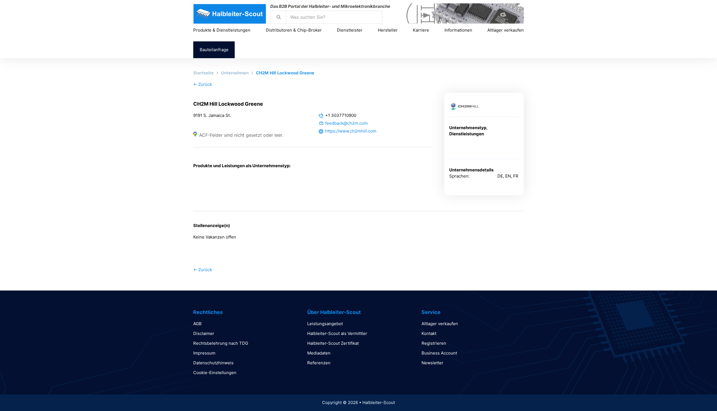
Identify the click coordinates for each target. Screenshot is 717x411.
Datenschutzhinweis (213, 362)
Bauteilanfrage (214, 49)
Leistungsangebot (325, 323)
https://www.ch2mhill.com (350, 131)
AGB (197, 323)
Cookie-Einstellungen (214, 372)
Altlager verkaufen (505, 30)
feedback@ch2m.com (346, 123)
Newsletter (432, 362)
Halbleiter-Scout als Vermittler (337, 333)
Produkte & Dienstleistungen (221, 30)
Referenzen (318, 362)
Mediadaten (318, 353)
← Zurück (202, 84)
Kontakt (429, 333)
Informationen (458, 30)
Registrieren (434, 343)
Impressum (204, 353)
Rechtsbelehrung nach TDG (220, 343)
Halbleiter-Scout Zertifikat (333, 343)
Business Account (439, 353)
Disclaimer (203, 333)
